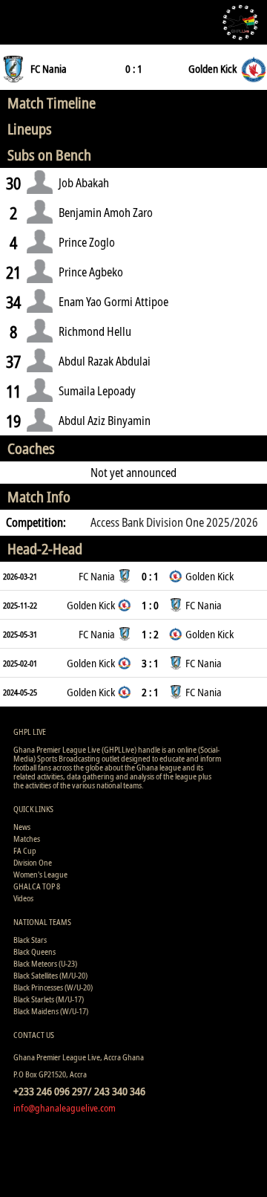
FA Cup (24, 850)
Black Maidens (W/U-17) (50, 1010)
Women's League (40, 874)
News (21, 826)
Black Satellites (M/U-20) (50, 975)
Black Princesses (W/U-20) (53, 987)
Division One (32, 862)
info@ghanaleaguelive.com (64, 1108)
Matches (26, 838)
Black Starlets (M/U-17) (48, 999)
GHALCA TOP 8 (36, 886)
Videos (23, 898)
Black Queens (34, 951)
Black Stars (30, 939)
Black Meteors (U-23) (45, 963)
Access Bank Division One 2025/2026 (174, 522)
